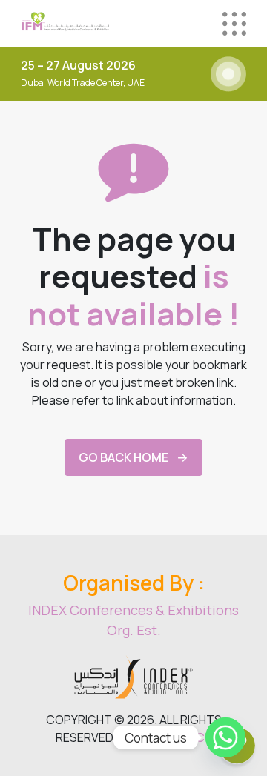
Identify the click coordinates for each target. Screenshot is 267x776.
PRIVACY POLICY (167, 737)
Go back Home (123, 457)
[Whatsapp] (225, 737)
